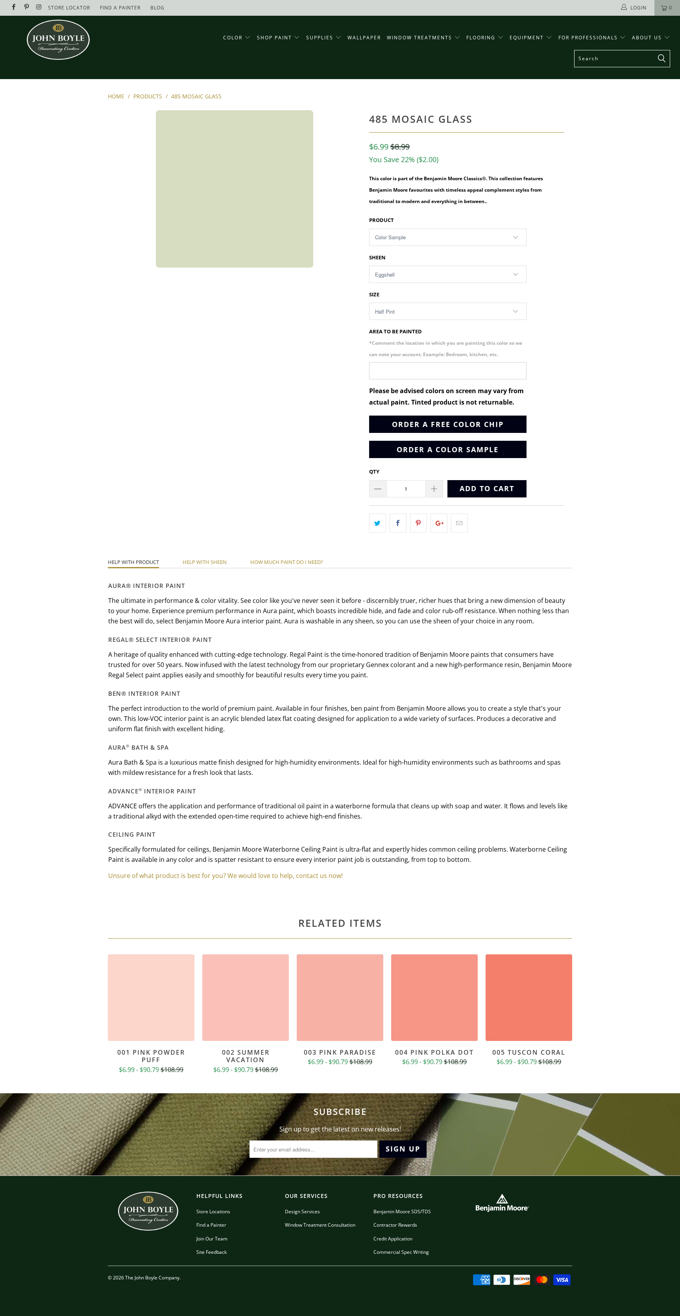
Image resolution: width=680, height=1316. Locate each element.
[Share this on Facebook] (398, 523)
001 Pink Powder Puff (151, 997)
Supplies (319, 37)
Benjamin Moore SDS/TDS (402, 1211)
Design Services (302, 1211)
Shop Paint (274, 37)
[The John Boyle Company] (58, 40)
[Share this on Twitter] (377, 523)
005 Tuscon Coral (529, 997)
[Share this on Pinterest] (418, 523)
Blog (157, 7)
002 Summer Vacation (245, 997)
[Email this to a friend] (459, 523)
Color (232, 37)
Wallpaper (364, 37)
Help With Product (133, 562)
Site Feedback (211, 1252)
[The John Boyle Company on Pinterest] (25, 7)
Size (374, 294)
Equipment (528, 37)
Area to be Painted (445, 342)
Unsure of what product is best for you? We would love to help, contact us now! (225, 875)
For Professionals (589, 37)
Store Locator (69, 7)
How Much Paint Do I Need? (286, 562)
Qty (374, 471)
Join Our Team (211, 1238)
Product (381, 220)
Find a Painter (211, 1225)
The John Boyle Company (152, 1277)
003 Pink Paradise (340, 997)
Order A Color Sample (448, 449)
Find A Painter (120, 7)
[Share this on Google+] (439, 523)
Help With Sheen (205, 562)
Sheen (377, 257)
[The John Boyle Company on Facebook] (13, 7)
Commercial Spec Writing (401, 1252)
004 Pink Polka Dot (434, 997)
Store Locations (213, 1211)
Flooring (480, 37)
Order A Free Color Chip (448, 424)
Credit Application (392, 1238)
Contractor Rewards (395, 1225)
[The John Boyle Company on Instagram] (38, 7)
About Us (648, 37)
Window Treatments (420, 37)
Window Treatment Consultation (320, 1225)
